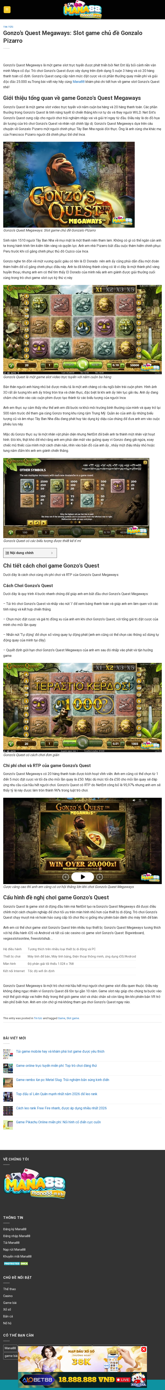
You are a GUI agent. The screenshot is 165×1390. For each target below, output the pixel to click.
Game (61, 1018)
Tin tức (8, 27)
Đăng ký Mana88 (14, 1229)
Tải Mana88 (11, 1243)
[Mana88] (82, 9)
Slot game (73, 1018)
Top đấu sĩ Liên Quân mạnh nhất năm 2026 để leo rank (56, 1094)
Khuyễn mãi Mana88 (17, 1256)
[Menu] (7, 9)
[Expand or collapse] (52, 553)
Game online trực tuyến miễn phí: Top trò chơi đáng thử (56, 1066)
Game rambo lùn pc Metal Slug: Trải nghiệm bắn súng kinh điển (62, 1080)
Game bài (10, 1303)
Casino (8, 1296)
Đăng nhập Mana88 (16, 1236)
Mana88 (79, 82)
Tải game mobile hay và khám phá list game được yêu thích (60, 1051)
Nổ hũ (7, 1323)
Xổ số (7, 1309)
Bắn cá (8, 1316)
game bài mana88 (17, 1356)
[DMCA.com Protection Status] (16, 1263)
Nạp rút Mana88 (14, 1249)
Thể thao (9, 1289)
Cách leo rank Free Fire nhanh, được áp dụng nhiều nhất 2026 (61, 1108)
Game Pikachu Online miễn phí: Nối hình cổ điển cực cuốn (58, 1122)
